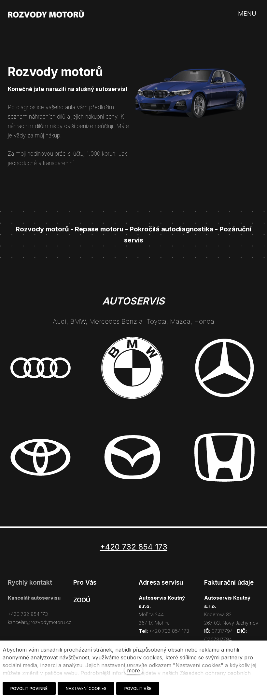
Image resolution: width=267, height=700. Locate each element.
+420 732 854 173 (28, 614)
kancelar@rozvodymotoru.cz (39, 622)
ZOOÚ (81, 600)
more (133, 670)
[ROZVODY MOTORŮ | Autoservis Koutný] (46, 14)
